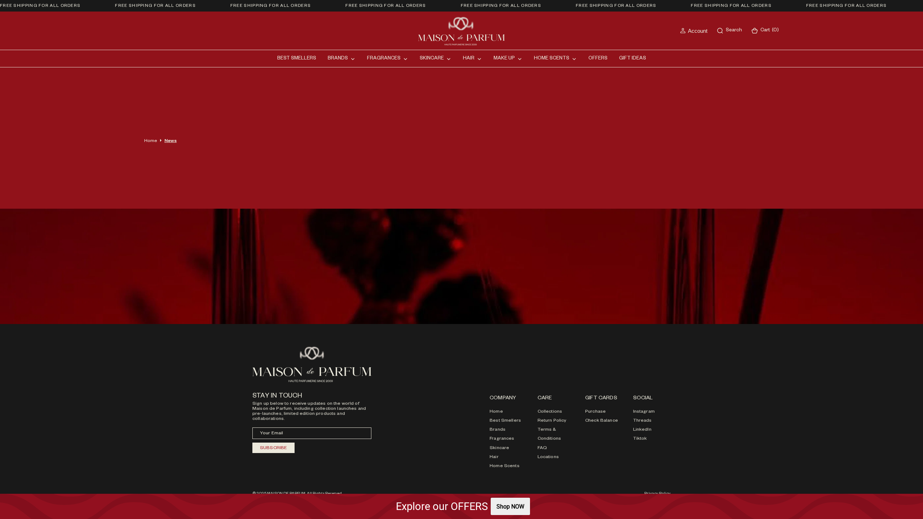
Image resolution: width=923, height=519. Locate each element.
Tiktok (640, 439)
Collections (550, 411)
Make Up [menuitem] (504, 59)
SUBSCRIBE (273, 448)
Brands (497, 429)
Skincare (499, 448)
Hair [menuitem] (468, 59)
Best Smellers (505, 420)
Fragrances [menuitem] (384, 59)
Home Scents (505, 466)
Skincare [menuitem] (432, 59)
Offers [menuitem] (598, 59)
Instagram (644, 411)
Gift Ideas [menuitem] (632, 59)
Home (150, 141)
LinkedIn (642, 429)
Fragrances (502, 439)
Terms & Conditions (549, 434)
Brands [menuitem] (338, 59)
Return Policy (552, 420)
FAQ (542, 448)
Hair (494, 457)
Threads (642, 420)
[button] (693, 31)
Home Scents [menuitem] (551, 59)
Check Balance (601, 420)
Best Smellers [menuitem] (296, 59)
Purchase (595, 411)
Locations (548, 457)
